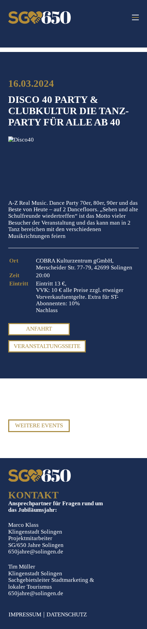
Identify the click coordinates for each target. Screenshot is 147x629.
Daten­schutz (66, 615)
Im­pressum (25, 615)
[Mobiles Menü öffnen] (135, 17)
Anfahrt (39, 328)
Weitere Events (39, 425)
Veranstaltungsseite (47, 346)
